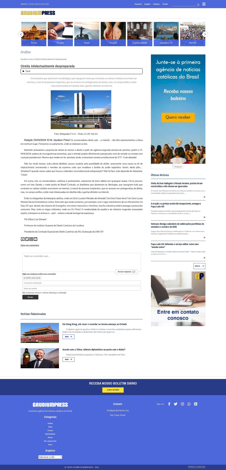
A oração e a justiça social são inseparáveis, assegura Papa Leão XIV (176, 205)
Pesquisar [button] (178, 167)
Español (138, 4)
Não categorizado (50, 441)
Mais (67, 336)
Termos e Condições (196, 467)
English (147, 4)
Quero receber (113, 390)
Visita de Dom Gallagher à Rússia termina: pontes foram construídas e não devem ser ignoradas (177, 185)
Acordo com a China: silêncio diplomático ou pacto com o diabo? (94, 349)
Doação (50, 430)
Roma (50, 445)
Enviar (30, 297)
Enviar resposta (124, 272)
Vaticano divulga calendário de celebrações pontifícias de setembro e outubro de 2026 (177, 225)
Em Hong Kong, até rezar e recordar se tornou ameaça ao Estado (95, 324)
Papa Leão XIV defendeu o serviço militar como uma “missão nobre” (175, 246)
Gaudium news (27, 59)
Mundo (50, 438)
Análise (26, 52)
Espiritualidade (50, 434)
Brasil (50, 427)
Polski (165, 4)
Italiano (156, 4)
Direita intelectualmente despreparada (48, 66)
